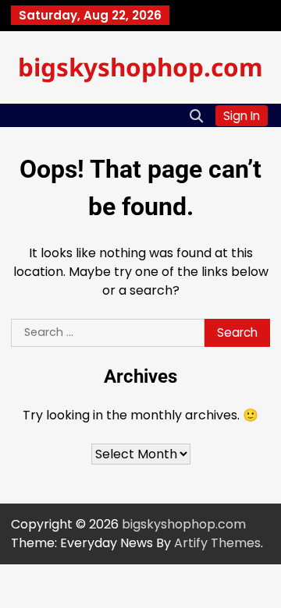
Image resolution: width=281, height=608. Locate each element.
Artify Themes (217, 543)
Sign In (241, 116)
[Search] (196, 115)
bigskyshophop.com (140, 66)
